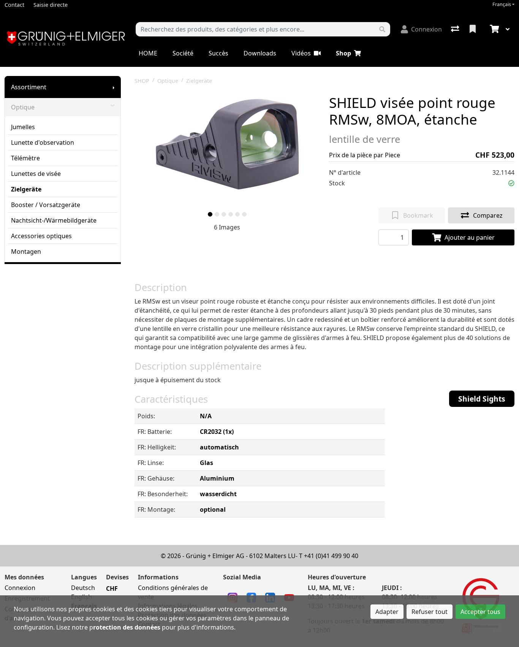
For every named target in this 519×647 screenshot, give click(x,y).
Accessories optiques (41, 236)
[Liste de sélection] (473, 29)
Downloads (260, 53)
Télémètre (25, 158)
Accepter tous (480, 611)
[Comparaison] (455, 29)
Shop (343, 53)
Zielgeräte (26, 189)
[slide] (210, 214)
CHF (112, 588)
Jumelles (23, 127)
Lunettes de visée (36, 173)
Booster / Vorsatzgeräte (45, 205)
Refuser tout (429, 611)
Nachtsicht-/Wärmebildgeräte (54, 220)
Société (182, 53)
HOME (148, 53)
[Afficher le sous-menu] (113, 87)
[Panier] (493, 29)
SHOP (141, 80)
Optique (23, 107)
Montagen (26, 251)
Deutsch (83, 588)
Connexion (20, 588)
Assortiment (28, 87)
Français (501, 4)
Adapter (387, 611)
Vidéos (301, 53)
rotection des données (126, 627)
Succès (218, 53)
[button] (511, 183)
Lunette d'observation (42, 142)
